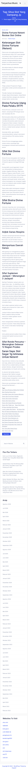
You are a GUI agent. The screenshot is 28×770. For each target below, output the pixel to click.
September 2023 (7, 644)
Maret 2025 (6, 570)
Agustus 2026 (7, 504)
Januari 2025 (6, 578)
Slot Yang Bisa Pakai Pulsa (9, 428)
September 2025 (7, 545)
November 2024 (7, 586)
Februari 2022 (7, 710)
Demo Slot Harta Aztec (8, 401)
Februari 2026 (7, 525)
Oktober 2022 (7, 690)
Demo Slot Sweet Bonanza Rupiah (11, 403)
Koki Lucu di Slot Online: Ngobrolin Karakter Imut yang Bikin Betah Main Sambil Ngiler (13, 457)
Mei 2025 (5, 562)
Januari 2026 (6, 529)
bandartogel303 (7, 738)
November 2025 (7, 537)
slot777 (5, 754)
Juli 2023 (5, 653)
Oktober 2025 (7, 541)
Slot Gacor (4, 38)
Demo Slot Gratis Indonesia (10, 398)
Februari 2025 (7, 574)
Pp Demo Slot (21, 409)
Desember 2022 (7, 681)
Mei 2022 (5, 698)
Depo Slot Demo (19, 405)
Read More (6, 434)
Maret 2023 (6, 669)
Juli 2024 (5, 603)
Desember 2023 (7, 632)
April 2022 (6, 702)
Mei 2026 (5, 512)
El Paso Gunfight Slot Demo (10, 407)
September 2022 (7, 694)
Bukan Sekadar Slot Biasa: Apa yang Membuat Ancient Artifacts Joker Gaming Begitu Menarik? (13, 481)
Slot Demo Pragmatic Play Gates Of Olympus (12, 425)
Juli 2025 (5, 553)
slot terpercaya (7, 751)
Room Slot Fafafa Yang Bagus (10, 413)
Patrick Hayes (11, 38)
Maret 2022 (6, 706)
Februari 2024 (7, 624)
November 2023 (7, 636)
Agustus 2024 (7, 599)
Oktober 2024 (7, 591)
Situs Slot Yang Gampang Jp (10, 418)
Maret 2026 (6, 520)
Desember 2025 (7, 533)
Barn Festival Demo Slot (9, 392)
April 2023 (6, 665)
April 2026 (6, 516)
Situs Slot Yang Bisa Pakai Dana (11, 416)
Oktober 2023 (7, 640)
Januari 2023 (6, 677)
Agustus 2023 (7, 648)
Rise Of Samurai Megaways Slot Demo (13, 411)
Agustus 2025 (7, 549)
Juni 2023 (5, 657)
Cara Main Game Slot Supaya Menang (12, 394)
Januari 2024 (6, 628)
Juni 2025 (5, 558)
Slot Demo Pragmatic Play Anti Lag (12, 422)
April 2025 (6, 566)
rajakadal (5, 725)
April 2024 (6, 615)
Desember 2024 (7, 582)
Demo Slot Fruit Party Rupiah (10, 396)
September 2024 (7, 595)
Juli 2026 (5, 508)
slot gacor (5, 741)
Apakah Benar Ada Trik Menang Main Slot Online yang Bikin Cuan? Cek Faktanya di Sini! (13, 465)
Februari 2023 (7, 673)
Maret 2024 (6, 619)
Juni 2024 (5, 607)
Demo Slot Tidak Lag (8, 405)
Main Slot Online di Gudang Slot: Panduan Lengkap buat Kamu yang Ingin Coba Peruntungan (13, 473)
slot (4, 748)
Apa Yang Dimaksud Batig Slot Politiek (13, 390)
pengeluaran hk (7, 735)
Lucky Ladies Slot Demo (9, 409)
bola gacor (6, 729)
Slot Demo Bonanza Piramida (10, 420)
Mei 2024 (5, 611)
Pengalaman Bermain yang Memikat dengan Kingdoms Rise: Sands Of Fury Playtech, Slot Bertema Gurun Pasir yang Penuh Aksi (14, 489)
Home (14, 18)
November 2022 (7, 686)
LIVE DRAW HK (7, 732)
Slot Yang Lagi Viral (7, 430)
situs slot (5, 722)
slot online (6, 744)
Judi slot (5, 757)
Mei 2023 (5, 661)
